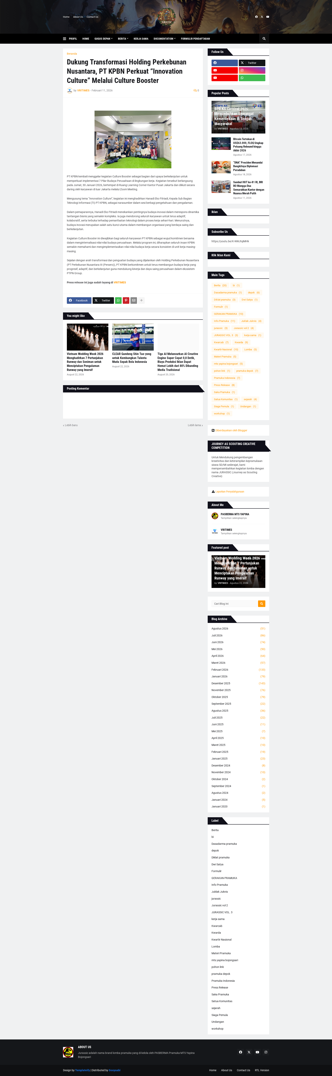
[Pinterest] (126, 300)
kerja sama (252, 335)
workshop (222, 413)
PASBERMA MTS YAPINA (235, 514)
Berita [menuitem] (122, 38)
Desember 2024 (238, 765)
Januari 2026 (238, 676)
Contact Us (92, 17)
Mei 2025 (238, 731)
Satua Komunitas (226, 399)
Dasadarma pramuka (228, 292)
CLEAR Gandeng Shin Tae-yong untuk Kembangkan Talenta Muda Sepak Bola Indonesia (131, 358)
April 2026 (238, 655)
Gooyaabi (114, 1070)
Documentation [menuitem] (163, 38)
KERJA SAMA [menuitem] (141, 38)
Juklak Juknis (251, 321)
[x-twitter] (262, 17)
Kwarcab (221, 342)
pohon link (222, 370)
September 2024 (238, 786)
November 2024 (238, 772)
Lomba (250, 349)
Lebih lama (194, 425)
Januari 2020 (238, 806)
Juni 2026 (238, 642)
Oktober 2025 (238, 697)
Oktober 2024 (238, 779)
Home (66, 17)
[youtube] (267, 17)
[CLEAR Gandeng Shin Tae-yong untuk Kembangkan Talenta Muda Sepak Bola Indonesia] (133, 337)
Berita (220, 285)
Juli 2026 (238, 635)
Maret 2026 (238, 662)
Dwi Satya (250, 299)
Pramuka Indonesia (227, 377)
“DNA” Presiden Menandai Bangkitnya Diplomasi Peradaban (248, 166)
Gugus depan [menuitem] (102, 38)
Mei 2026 (238, 649)
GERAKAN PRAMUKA (228, 313)
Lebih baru (71, 425)
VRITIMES (120, 282)
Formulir (221, 306)
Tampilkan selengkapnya (234, 518)
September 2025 (238, 703)
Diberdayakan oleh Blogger (231, 430)
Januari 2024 (238, 799)
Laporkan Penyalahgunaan (230, 491)
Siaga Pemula (224, 406)
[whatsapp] (252, 78)
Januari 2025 (238, 758)
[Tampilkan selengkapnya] (141, 300)
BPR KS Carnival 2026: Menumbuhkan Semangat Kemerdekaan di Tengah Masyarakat (234, 116)
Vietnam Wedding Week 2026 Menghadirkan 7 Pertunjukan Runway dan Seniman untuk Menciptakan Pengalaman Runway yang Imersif (85, 362)
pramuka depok (247, 370)
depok (254, 292)
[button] (66, 39)
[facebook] (256, 17)
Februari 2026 (238, 669)
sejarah (250, 399)
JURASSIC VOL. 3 (226, 335)
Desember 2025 (238, 683)
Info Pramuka (224, 321)
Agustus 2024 (238, 792)
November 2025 (238, 690)
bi (236, 285)
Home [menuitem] (85, 38)
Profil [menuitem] (73, 38)
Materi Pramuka (225, 356)
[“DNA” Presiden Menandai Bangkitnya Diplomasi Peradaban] (221, 167)
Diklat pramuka (225, 299)
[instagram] (252, 70)
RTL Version (262, 1070)
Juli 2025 (238, 717)
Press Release (224, 385)
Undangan (248, 406)
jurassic (221, 328)
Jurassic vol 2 (244, 328)
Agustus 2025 (238, 710)
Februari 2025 (238, 751)
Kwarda (241, 342)
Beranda (72, 53)
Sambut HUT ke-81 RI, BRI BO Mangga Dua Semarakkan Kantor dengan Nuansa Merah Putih (248, 187)
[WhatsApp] (118, 300)
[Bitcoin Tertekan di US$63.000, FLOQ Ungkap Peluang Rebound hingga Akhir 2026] (221, 143)
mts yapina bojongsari (228, 363)
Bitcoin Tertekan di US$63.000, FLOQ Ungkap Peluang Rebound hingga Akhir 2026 (248, 144)
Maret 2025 (238, 744)
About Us (78, 17)
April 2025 (238, 738)
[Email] (133, 300)
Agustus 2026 (238, 628)
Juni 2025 (238, 724)
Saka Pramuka (224, 392)
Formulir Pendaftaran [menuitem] (195, 38)
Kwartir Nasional (226, 349)
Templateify (82, 1070)
